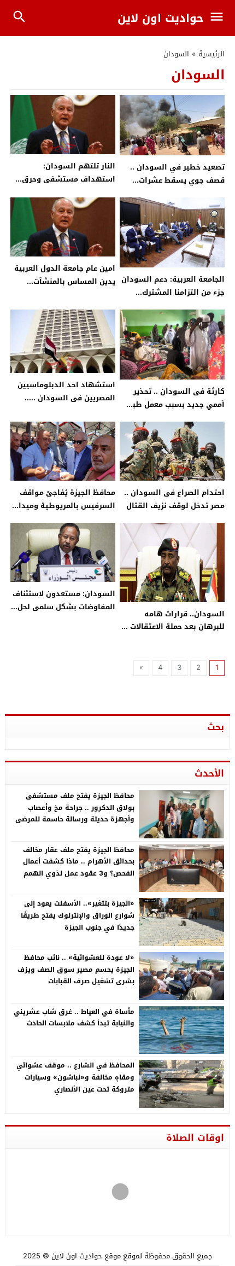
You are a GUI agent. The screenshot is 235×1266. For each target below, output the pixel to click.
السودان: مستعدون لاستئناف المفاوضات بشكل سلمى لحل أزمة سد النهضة (64, 606)
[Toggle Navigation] (219, 18)
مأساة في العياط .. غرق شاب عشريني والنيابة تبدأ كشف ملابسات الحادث (74, 1018)
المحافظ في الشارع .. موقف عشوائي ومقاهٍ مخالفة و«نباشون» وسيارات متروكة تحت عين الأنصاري (75, 1077)
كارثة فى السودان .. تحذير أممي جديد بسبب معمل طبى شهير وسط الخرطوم (175, 404)
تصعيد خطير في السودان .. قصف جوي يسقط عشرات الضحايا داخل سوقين (177, 180)
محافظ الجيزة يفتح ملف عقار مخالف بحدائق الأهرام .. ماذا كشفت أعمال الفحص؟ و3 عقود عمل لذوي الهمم (78, 861)
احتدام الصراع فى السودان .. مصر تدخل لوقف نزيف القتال (174, 499)
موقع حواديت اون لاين (86, 1256)
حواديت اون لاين (160, 18)
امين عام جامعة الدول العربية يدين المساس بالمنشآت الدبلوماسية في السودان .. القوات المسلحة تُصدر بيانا (64, 287)
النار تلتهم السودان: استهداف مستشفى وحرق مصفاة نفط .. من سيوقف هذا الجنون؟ (63, 185)
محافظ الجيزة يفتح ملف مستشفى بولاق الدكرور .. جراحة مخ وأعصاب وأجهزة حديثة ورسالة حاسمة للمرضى (74, 807)
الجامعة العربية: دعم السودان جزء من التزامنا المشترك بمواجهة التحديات (173, 292)
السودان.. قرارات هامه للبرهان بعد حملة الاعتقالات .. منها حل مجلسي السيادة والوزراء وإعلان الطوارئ (174, 633)
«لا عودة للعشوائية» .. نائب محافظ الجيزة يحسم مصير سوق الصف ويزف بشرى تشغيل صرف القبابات (75, 969)
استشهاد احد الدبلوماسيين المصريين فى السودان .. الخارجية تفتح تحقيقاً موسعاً (66, 397)
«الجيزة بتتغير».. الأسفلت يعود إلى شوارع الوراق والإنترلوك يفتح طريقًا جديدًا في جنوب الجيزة (77, 915)
